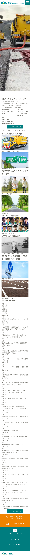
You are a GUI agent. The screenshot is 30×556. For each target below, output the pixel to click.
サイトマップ (15, 539)
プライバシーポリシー (15, 545)
